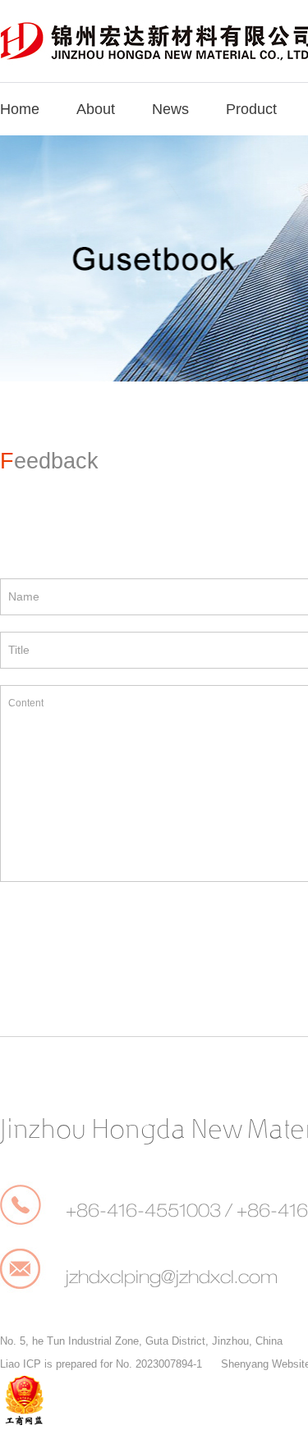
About (95, 109)
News (170, 109)
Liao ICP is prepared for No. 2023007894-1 (101, 1364)
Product (251, 109)
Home (19, 109)
